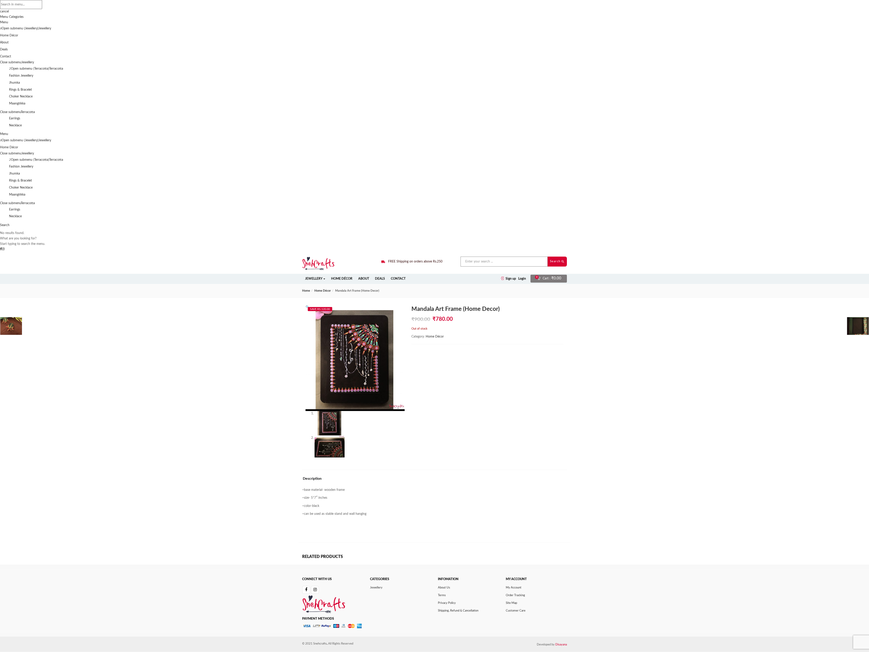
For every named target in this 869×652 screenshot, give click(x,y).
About (4, 42)
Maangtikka (17, 103)
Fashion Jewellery (21, 75)
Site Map (511, 603)
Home (306, 290)
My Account (513, 587)
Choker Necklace (21, 96)
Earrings (14, 118)
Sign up (511, 278)
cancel (4, 11)
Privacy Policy (447, 603)
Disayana (561, 644)
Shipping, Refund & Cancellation (458, 610)
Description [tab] (312, 478)
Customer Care (515, 610)
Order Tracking (515, 595)
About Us (444, 587)
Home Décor (9, 35)
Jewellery (44, 28)
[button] (551, 278)
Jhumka (14, 82)
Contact (5, 56)
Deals (4, 49)
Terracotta (56, 68)
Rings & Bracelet (20, 89)
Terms (442, 595)
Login (522, 278)
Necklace (15, 125)
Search (556, 261)
